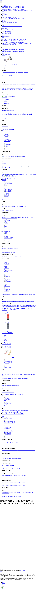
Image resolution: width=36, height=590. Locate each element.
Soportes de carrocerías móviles (19, 114)
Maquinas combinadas (8, 425)
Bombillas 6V (4, 117)
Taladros (6, 437)
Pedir (1, 571)
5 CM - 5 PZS (4, 5)
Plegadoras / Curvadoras (7, 432)
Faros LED (3, 129)
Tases (5, 210)
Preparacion (19, 378)
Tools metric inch (23, 206)
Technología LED (6, 103)
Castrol (3, 230)
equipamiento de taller (5, 16)
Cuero (22, 305)
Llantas (5, 385)
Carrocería (14, 305)
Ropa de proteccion (7, 240)
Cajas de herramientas (13, 174)
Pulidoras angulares (7, 289)
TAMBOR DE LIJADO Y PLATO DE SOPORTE (9, 44)
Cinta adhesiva (13, 75)
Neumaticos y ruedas (7, 283)
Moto (23, 294)
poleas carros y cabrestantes (6, 36)
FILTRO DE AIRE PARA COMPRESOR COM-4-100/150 (10, 177)
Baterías (8, 305)
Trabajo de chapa (7, 194)
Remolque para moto (5, 126)
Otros (31, 117)
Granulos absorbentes (6, 166)
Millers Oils (5, 337)
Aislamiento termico (12, 72)
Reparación (3, 199)
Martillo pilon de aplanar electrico (6, 478)
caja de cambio (4, 50)
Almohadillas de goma (6, 79)
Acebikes (4, 88)
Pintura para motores (7, 286)
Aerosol (3, 378)
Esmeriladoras (6, 402)
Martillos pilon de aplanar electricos (9, 431)
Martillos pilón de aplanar (5, 468)
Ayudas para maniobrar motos (10, 88)
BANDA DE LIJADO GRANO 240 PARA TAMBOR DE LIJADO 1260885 (13, 7)
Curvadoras (3, 482)
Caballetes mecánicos (11, 113)
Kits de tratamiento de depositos (25, 88)
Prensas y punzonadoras (8, 434)
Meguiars (5, 336)
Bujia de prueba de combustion (15, 217)
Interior (14, 301)
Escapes (5, 273)
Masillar (6, 360)
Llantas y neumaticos (21, 301)
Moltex (22, 294)
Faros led (4, 96)
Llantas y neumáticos (27, 301)
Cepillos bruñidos (6, 398)
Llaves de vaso (4, 163)
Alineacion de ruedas (7, 181)
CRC (4, 269)
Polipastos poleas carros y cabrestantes (13, 156)
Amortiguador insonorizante (19, 72)
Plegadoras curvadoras (8, 433)
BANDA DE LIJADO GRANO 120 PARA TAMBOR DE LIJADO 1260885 (13, 6)
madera (3, 24)
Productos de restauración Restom (9, 288)
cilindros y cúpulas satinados (6, 53)
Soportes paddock (25, 89)
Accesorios (4, 174)
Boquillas (3, 392)
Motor (16, 306)
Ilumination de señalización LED (9, 129)
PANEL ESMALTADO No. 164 (6, 30)
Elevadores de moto (18, 88)
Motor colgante (12, 410)
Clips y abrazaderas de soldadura (8, 492)
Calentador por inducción (7, 182)
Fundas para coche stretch (17, 294)
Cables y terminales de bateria (15, 84)
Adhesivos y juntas (6, 263)
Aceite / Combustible (7, 219)
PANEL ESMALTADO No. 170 (6, 34)
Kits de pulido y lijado (8, 403)
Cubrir (13, 357)
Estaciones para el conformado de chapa (7, 455)
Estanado (28, 450)
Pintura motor (8, 385)
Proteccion (6, 146)
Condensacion (26, 72)
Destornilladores (4, 206)
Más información (22, 570)
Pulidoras (16, 410)
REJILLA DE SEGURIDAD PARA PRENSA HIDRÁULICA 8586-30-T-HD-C (13, 40)
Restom (5, 339)
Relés (5, 118)
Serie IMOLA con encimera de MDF (9, 332)
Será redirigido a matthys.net (6, 571)
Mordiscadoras (7, 446)
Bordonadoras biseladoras (8, 418)
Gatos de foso (31, 79)
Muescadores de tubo (12, 496)
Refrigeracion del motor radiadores (8, 290)
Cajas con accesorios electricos (23, 84)
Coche (5, 65)
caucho (3, 11)
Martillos (12, 209)
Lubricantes (6, 280)
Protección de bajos (23, 388)
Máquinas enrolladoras (7, 428)
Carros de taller (18, 174)
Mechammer (13, 475)
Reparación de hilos (6, 193)
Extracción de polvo (23, 256)
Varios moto (30, 89)
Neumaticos (18, 89)
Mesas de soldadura (30, 492)
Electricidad (5, 101)
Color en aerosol (9, 378)
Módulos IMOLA (6, 322)
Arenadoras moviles (5, 251)
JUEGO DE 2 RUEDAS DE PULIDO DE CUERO (9, 22)
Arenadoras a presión (7, 235)
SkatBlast (5, 340)
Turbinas (12, 392)
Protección (7, 493)
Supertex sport (30, 294)
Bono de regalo (6, 236)
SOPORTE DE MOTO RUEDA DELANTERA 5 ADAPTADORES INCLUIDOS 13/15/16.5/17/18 (16, 43)
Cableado (8, 84)
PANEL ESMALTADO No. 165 (6, 344)
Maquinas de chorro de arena (9, 237)
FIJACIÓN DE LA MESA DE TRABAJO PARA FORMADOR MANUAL (13, 18)
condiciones (3, 582)
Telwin (5, 341)
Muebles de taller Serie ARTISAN (25, 174)
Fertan (5, 274)
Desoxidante (28, 305)
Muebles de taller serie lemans (10, 175)
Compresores (6, 134)
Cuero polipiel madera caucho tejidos (9, 270)
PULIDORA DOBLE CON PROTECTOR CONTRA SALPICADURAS (12, 394)
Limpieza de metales (7, 279)
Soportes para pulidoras (23, 410)
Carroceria (5, 267)
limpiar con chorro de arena (6, 23)
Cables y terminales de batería (13, 117)
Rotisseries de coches (12, 114)
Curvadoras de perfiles (5, 465)
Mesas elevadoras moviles (8, 143)
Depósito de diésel (6, 135)
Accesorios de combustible (6, 75)
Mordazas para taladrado (5, 496)
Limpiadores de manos (25, 166)
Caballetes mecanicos (13, 79)
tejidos (3, 416)
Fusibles (33, 84)
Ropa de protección (6, 241)
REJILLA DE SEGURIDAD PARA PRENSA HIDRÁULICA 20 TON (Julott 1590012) (14, 39)
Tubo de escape (7, 196)
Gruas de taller (5, 156)
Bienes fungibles (14, 64)
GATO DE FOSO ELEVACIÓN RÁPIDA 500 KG (9, 178)
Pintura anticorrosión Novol (8, 362)
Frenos (5, 187)
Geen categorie (4, 20)
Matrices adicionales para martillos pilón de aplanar (16, 468)
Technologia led (7, 68)
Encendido (30, 84)
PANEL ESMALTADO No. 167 (6, 32)
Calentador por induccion (8, 183)
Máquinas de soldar (24, 492)
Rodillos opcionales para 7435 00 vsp (16, 441)
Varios (5, 227)
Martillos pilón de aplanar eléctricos (9, 430)
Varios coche (30, 114)
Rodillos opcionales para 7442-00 (13, 442)
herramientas (4, 21)
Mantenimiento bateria (8, 281)
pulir (2, 38)
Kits (16, 301)
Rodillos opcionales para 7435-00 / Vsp (26, 441)
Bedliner (5, 378)
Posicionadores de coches (5, 114)
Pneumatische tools (12, 446)
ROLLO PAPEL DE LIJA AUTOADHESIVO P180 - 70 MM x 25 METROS (13, 413)
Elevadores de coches (19, 79)
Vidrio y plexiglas (6, 291)
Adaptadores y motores (5, 410)
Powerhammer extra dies (22, 475)
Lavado (18, 301)
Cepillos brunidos (7, 397)
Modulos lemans (14, 330)
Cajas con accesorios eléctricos (21, 117)
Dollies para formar (24, 450)
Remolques (6, 67)
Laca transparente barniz (14, 378)
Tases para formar (10, 210)
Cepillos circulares (7, 399)
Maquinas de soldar (19, 492)
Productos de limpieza (8, 287)
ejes (2, 15)
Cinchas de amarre (6, 99)
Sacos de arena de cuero (23, 209)
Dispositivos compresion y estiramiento (10, 422)
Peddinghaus (5, 338)
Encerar (12, 301)
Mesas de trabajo (6, 142)
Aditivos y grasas (7, 264)
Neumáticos (31, 113)
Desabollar (6, 184)
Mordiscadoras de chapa (16, 209)
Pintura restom (7, 363)
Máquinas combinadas (7, 426)
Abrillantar (3, 301)
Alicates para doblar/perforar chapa (17, 450)
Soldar (5, 436)
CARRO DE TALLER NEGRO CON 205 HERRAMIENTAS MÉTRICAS (13, 9)
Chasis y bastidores (6, 268)
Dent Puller (14, 492)
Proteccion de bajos (17, 388)
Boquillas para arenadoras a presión (13, 248)
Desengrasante (6, 271)
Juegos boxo (8, 206)
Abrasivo (6, 232)
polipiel (3, 37)
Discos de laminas (7, 420)
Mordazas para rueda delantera (11, 89)
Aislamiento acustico (6, 72)
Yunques (6, 451)
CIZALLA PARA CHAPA (6, 12)
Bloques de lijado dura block (17, 374)
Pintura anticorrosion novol (8, 361)
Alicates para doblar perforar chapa (7, 450)
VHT (4, 342)
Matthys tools (16, 206)
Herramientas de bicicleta (8, 189)
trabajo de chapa (4, 45)
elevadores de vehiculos (5, 131)
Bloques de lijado (10, 374)
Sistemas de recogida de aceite (9, 148)
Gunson (5, 334)
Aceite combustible (7, 220)
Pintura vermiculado (12, 385)
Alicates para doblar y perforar (6, 209)
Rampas (22, 89)
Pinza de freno (17, 385)
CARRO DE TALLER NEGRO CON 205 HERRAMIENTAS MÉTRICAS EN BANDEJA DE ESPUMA (17, 10)
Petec (5, 285)
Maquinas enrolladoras (8, 427)
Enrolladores (6, 136)
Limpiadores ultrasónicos (8, 167)
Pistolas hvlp (6, 392)
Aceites (6, 262)
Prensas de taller (7, 145)
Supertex (27, 294)
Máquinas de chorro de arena (8, 238)
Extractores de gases (6, 138)
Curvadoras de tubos (8, 482)
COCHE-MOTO (4, 14)
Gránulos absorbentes (12, 166)
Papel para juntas (7, 284)
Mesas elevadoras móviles (7, 144)
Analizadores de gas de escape (6, 217)
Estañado (30, 450)
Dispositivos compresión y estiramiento (9, 421)
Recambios (9, 392)
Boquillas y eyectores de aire (12, 251)
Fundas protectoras (7, 276)
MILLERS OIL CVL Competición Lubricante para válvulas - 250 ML (12, 26)
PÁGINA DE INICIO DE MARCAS (7, 29)
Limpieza (5, 277)
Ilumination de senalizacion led (10, 96)
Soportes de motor (26, 114)
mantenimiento (4, 25)
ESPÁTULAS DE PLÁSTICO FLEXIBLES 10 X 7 (9, 17)
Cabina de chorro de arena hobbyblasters (21, 251)
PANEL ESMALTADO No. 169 (6, 347)
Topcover (33, 294)
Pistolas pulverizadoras (11, 388)
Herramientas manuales (8, 140)
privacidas (3, 583)
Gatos (28, 79)
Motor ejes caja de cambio (7, 282)
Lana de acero (6, 404)
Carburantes (5, 266)
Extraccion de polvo (12, 252)
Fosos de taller (24, 79)
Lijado (5, 359)
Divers (9, 410)
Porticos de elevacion (22, 156)
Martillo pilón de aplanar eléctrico (6, 475)
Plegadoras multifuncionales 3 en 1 (18, 455)
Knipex (5, 335)
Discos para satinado (7, 401)
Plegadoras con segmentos (14, 482)
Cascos (3, 492)
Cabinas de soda (6, 252)
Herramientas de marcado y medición (9, 423)
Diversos (6, 185)
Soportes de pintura (7, 366)
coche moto (3, 13)
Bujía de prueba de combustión (23, 217)
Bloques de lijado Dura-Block (25, 374)
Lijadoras (30, 374)
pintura (3, 35)
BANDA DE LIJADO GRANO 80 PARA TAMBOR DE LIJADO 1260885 (13, 49)
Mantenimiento (32, 301)
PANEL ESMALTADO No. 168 (6, 33)
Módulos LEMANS (6, 331)
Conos (5, 400)
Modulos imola (14, 321)
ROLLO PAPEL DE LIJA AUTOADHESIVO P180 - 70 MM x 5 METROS (13, 42)
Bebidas (6, 222)
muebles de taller (4, 28)
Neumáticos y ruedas (19, 306)
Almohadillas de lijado (5, 374)
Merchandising (7, 223)
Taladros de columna (18, 496)
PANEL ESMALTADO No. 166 (6, 31)
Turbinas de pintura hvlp (8, 367)
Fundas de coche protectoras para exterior (8, 294)
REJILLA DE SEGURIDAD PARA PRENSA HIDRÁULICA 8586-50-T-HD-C (13, 41)
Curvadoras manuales (11, 465)
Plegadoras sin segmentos (21, 482)
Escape (3, 385)
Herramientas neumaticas (8, 191)
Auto (5, 221)
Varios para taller (7, 149)
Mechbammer (17, 475)
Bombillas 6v (4, 84)
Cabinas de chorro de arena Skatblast (11, 256)
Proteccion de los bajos (24, 378)
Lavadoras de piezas (18, 166)
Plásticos (29, 306)
